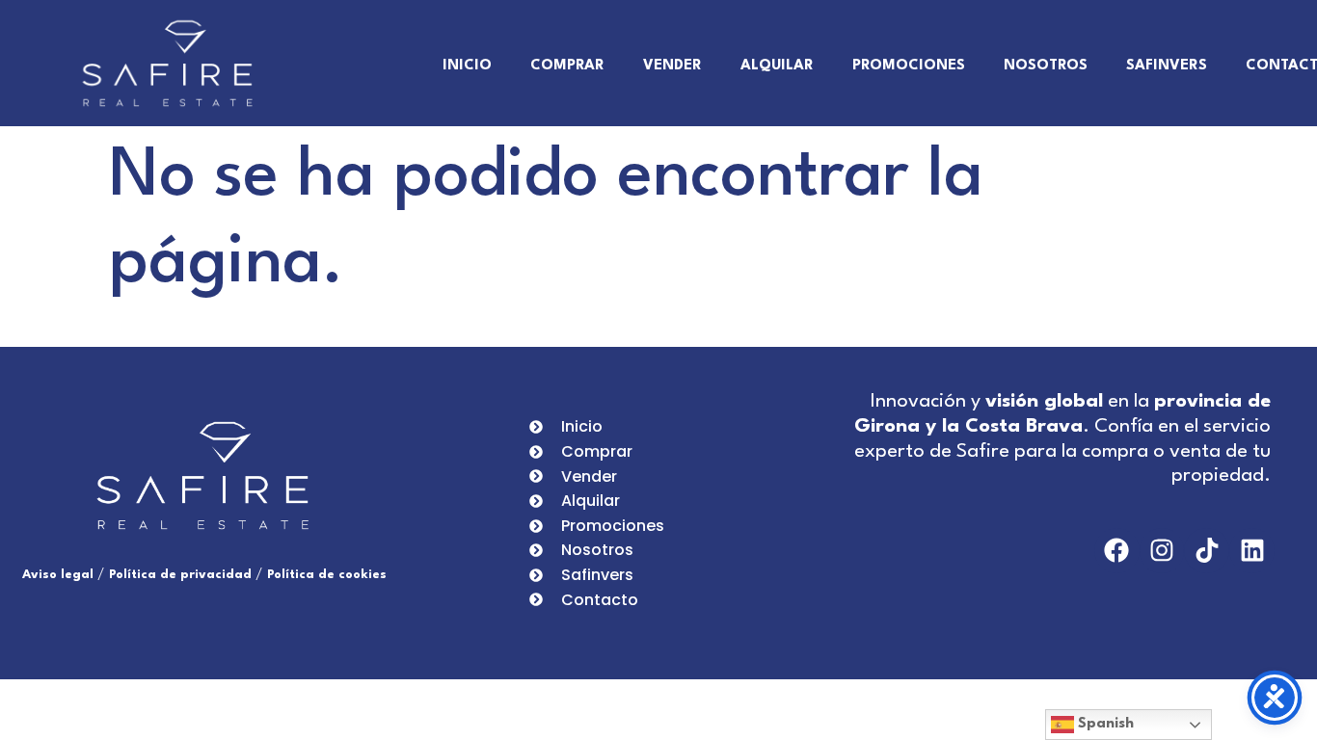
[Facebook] (1117, 550)
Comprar (567, 66)
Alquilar (777, 66)
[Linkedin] (1252, 550)
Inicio (467, 66)
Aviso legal (58, 574)
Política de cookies (327, 574)
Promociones (908, 66)
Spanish (1104, 724)
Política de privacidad (180, 574)
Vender (672, 66)
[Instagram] (1162, 550)
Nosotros (1046, 66)
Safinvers (1166, 66)
